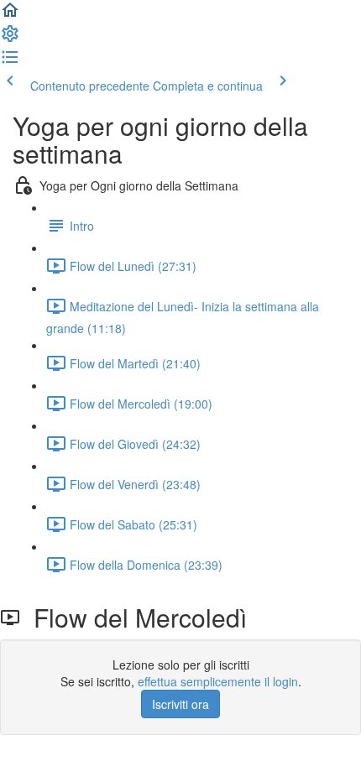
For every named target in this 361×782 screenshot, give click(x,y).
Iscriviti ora (180, 704)
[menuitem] (10, 38)
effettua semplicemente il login (218, 681)
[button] (10, 15)
